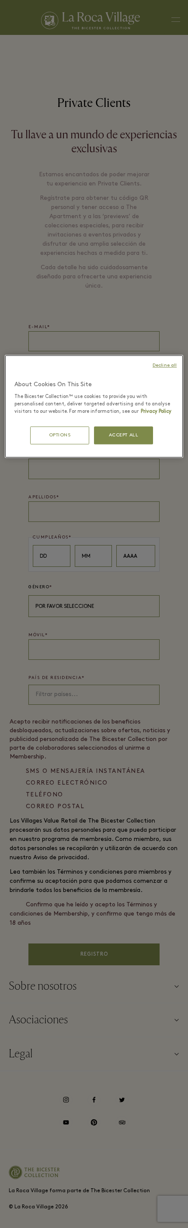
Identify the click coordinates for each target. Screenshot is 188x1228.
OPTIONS (60, 435)
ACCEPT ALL (124, 435)
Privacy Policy (156, 411)
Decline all (165, 365)
